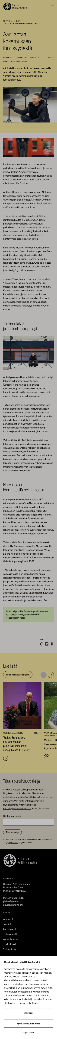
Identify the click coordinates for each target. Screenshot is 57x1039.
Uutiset (17, 21)
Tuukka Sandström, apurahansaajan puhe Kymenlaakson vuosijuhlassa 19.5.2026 (16, 744)
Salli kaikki (28, 1012)
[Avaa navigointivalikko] (52, 6)
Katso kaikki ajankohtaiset (17, 674)
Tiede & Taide (10, 944)
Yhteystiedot (10, 949)
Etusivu (6, 21)
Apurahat (8, 918)
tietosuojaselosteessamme (17, 808)
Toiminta (7, 923)
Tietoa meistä (10, 934)
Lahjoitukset (9, 929)
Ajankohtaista (10, 939)
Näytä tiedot (28, 1032)
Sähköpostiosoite (12, 816)
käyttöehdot (13, 842)
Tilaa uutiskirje (12, 832)
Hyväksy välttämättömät (28, 1023)
